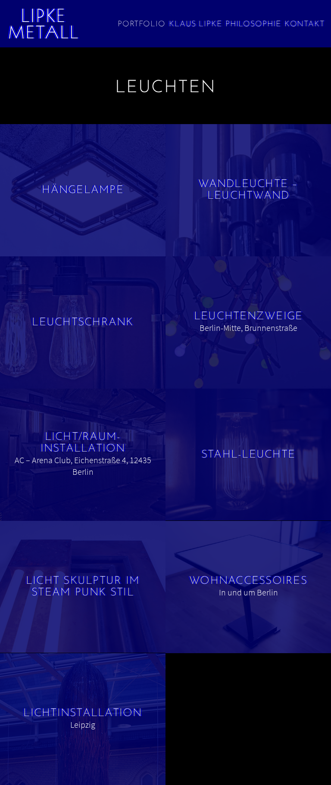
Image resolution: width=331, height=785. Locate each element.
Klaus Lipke (195, 24)
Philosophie (253, 24)
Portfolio (142, 24)
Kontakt (304, 24)
